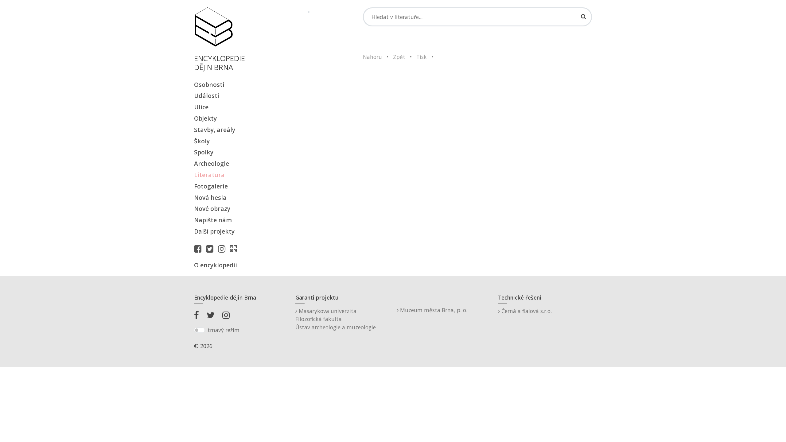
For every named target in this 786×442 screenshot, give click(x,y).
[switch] (199, 330)
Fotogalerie (211, 186)
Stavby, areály (214, 130)
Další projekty (214, 231)
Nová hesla (210, 197)
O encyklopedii (215, 265)
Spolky (203, 152)
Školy (202, 141)
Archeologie (211, 163)
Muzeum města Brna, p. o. (433, 310)
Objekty (205, 118)
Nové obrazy (212, 208)
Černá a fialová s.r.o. (526, 311)
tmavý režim (223, 330)
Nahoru (372, 56)
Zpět (399, 56)
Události (206, 95)
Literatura (209, 175)
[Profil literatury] (235, 248)
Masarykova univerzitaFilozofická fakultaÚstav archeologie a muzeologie (335, 319)
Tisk (421, 56)
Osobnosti (209, 84)
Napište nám (213, 220)
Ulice (201, 107)
